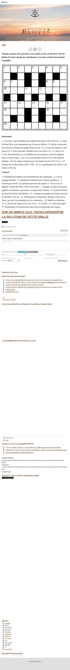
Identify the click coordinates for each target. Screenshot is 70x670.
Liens (7, 440)
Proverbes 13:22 (6, 471)
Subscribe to (5, 260)
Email (25, 254)
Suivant (39, 49)
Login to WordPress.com (32, 252)
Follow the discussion (66, 230)
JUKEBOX (50, 282)
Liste (35, 49)
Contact (38, 661)
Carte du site (9, 438)
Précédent (30, 49)
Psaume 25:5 (5, 465)
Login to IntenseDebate (21, 252)
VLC (13, 289)
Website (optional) (50, 254)
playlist (31, 287)
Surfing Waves (20, 655)
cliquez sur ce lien (31, 475)
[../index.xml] (35, 297)
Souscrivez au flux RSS (9, 299)
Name (3, 254)
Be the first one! (24, 235)
